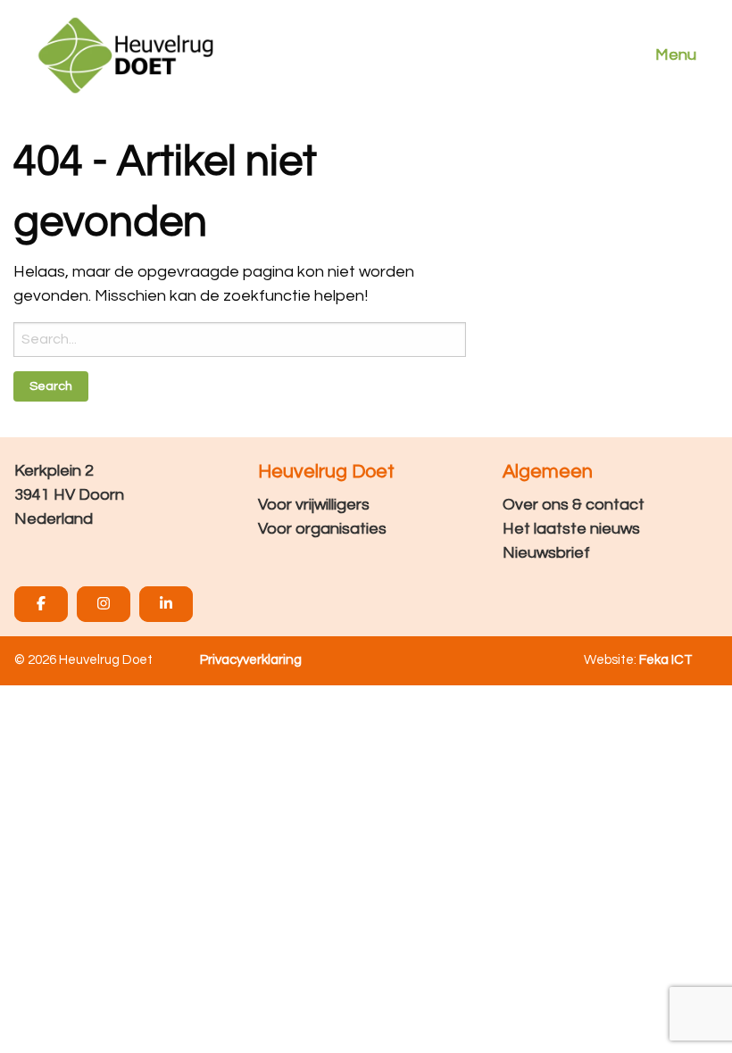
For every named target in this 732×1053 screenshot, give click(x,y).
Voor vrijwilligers (314, 504)
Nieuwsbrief (546, 552)
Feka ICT (666, 660)
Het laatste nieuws (571, 528)
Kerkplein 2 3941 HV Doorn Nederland (69, 494)
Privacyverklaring (251, 660)
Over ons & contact (574, 504)
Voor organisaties (322, 528)
